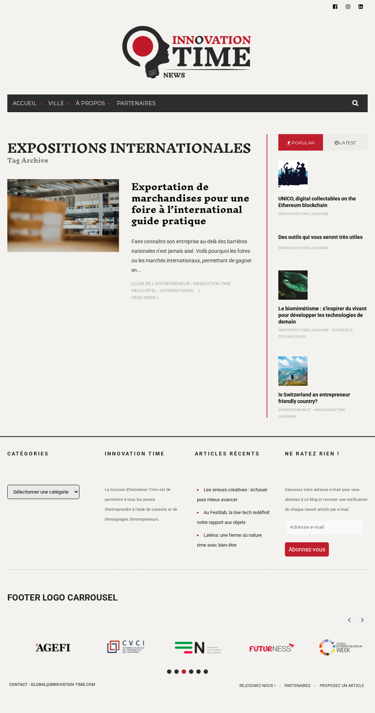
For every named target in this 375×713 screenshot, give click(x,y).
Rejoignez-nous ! (257, 685)
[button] (362, 619)
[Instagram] (347, 6)
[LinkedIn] (360, 6)
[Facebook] (335, 6)
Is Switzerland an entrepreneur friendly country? (314, 398)
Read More (144, 297)
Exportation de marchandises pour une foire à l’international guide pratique (190, 203)
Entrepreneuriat (294, 410)
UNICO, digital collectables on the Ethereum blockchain (317, 202)
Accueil (25, 103)
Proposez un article (342, 685)
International (177, 290)
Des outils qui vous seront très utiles (320, 237)
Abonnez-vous (307, 549)
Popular (302, 142)
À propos (90, 103)
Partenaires (136, 103)
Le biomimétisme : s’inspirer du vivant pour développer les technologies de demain (322, 315)
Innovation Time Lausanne (303, 214)
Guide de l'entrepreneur (160, 283)
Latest (347, 142)
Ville (56, 103)
